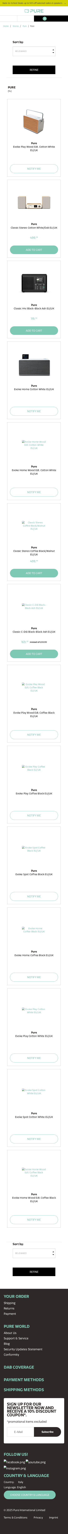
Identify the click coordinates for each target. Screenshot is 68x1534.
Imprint (53, 1517)
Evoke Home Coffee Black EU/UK (34, 955)
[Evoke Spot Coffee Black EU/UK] (34, 849)
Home (6, 26)
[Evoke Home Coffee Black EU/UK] (34, 930)
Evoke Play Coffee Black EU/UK (34, 793)
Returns (9, 1308)
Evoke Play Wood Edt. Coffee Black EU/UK (34, 714)
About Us (10, 1333)
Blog (7, 1343)
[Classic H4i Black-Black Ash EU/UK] (34, 283)
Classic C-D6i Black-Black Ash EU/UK (34, 631)
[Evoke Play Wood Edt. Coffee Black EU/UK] (34, 687)
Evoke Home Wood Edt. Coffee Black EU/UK (34, 1199)
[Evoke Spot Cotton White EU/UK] (34, 1092)
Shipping (9, 1303)
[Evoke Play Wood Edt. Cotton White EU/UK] (34, 121)
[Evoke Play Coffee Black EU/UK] (34, 768)
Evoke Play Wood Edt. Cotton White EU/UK (34, 148)
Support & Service (16, 1338)
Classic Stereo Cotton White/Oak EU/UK (34, 227)
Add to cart (34, 249)
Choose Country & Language (29, 1494)
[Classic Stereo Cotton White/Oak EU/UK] (34, 202)
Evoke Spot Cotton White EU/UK (34, 1117)
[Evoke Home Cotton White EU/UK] (34, 364)
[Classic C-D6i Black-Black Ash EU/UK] (34, 606)
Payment (10, 1314)
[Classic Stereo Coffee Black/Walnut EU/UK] (34, 526)
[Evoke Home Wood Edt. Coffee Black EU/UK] (34, 1172)
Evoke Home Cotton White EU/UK (34, 389)
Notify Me (34, 168)
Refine (34, 69)
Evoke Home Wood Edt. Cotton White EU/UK (34, 472)
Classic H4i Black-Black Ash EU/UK (34, 308)
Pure (25, 26)
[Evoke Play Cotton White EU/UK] (34, 1011)
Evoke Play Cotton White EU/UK (34, 1036)
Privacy (38, 1517)
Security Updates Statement (23, 1349)
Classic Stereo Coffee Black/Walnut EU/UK (34, 553)
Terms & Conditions (16, 1517)
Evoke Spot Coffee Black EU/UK (34, 874)
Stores (16, 26)
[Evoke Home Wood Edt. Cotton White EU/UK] (34, 445)
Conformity (11, 1354)
